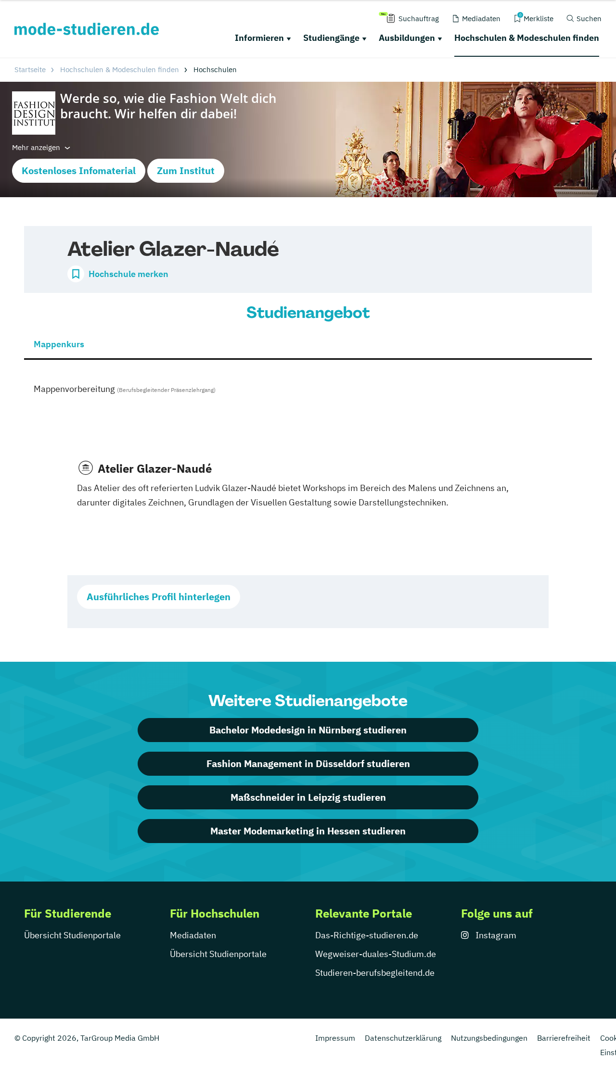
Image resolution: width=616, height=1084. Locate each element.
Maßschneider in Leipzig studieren (308, 797)
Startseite (30, 69)
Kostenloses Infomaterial (79, 170)
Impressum (335, 1038)
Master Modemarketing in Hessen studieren (308, 830)
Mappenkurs (59, 344)
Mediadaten (193, 935)
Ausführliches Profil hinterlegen (159, 596)
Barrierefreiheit (563, 1038)
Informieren (259, 37)
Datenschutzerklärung (403, 1038)
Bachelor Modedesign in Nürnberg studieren (308, 729)
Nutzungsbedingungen (489, 1038)
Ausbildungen (407, 37)
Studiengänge (331, 37)
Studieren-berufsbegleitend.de (375, 972)
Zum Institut (186, 170)
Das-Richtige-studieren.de (366, 935)
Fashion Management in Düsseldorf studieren (308, 763)
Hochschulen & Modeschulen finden (526, 37)
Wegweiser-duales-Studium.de (375, 953)
